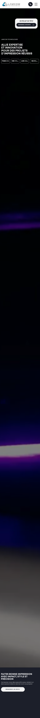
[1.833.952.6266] (30, 4)
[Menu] (36, 4)
